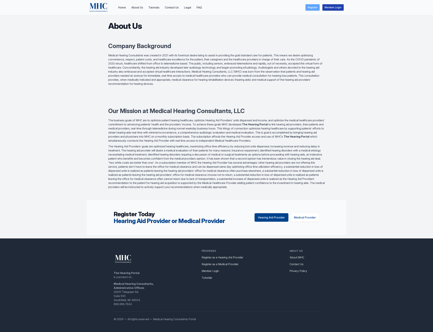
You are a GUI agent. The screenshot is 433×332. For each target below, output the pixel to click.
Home (122, 7)
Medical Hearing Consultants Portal (174, 319)
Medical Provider (305, 217)
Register (312, 7)
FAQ (199, 7)
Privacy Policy (298, 271)
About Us (137, 7)
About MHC (297, 257)
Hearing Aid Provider (271, 217)
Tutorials (153, 7)
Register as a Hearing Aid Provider (222, 257)
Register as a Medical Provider (220, 264)
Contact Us (172, 7)
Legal (187, 7)
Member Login (333, 7)
